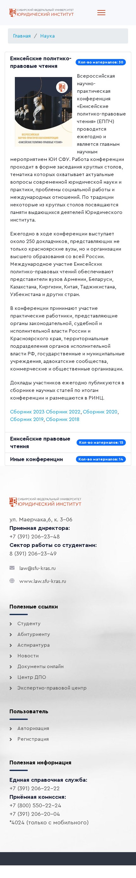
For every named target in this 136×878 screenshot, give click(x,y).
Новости (28, 655)
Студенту (28, 623)
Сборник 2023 (27, 411)
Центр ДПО (31, 677)
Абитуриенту (33, 634)
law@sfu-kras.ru (37, 568)
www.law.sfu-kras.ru (42, 581)
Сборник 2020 (100, 411)
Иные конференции (36, 459)
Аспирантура (33, 645)
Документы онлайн (40, 666)
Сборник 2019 (26, 419)
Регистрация (33, 739)
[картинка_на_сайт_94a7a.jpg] (43, 112)
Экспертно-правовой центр (52, 688)
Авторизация (33, 728)
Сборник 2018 (62, 419)
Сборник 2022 (63, 411)
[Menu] (101, 12)
